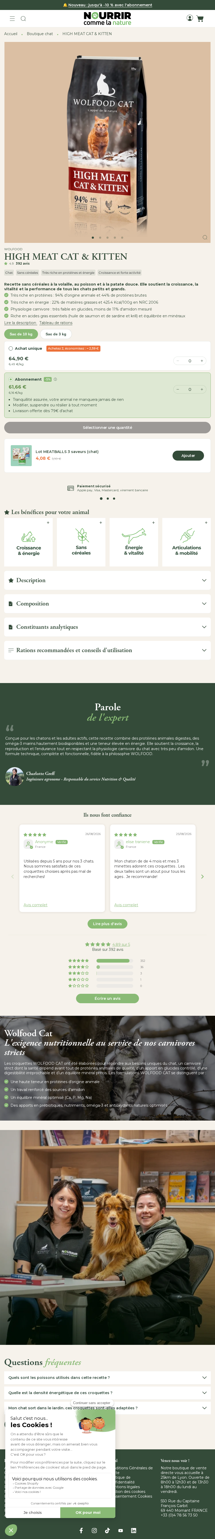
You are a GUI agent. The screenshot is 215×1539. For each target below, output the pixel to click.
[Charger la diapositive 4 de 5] (115, 237)
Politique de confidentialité (122, 1480)
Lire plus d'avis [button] (107, 923)
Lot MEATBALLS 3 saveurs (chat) (67, 451)
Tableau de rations (55, 322)
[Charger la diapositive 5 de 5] (122, 237)
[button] (12, 19)
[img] (35, 834)
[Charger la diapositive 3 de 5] (107, 237)
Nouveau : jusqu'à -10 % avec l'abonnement (110, 5)
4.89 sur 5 (121, 944)
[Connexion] (190, 18)
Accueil (10, 33)
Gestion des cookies (127, 1491)
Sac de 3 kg (56, 334)
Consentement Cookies (130, 1496)
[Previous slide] (12, 876)
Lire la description (20, 322)
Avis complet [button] (35, 905)
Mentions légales (124, 1487)
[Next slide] (202, 876)
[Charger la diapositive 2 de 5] (100, 237)
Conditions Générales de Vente (131, 1470)
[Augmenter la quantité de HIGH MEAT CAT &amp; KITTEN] (202, 389)
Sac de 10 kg (21, 334)
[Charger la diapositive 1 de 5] (92, 237)
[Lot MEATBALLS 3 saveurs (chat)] (21, 455)
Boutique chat (40, 33)
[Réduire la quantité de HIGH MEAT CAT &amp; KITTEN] (178, 389)
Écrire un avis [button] (108, 998)
